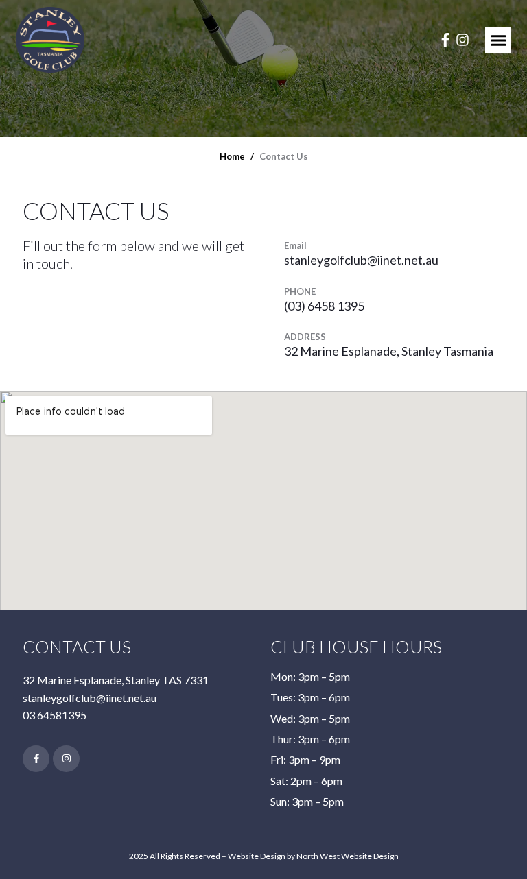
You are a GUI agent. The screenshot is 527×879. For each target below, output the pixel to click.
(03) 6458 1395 (324, 305)
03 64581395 (54, 714)
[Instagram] (462, 40)
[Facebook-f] (445, 40)
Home (232, 156)
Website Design (256, 856)
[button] (498, 40)
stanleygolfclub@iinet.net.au (361, 259)
